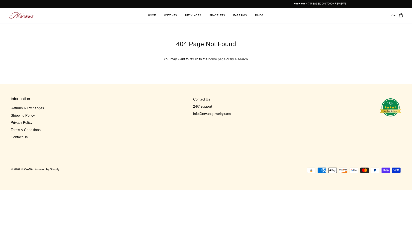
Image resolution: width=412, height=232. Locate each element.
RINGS (259, 15)
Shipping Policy (23, 115)
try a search (239, 59)
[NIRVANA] (21, 15)
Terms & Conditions (26, 130)
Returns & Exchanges (27, 108)
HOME (152, 15)
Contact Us (19, 137)
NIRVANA (27, 169)
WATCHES (170, 15)
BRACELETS (217, 15)
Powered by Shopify (47, 169)
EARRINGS (240, 15)
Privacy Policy (21, 122)
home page (217, 59)
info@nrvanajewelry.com (212, 114)
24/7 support (202, 106)
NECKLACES (193, 15)
